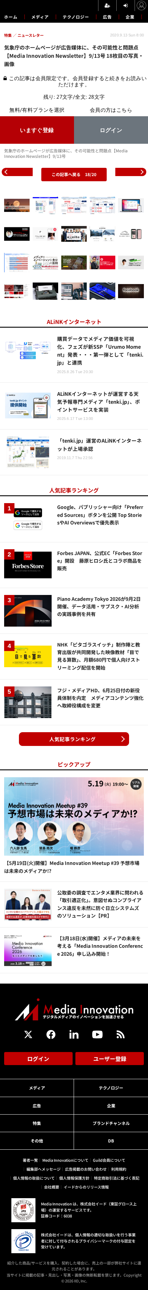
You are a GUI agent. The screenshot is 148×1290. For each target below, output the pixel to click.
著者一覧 (30, 1160)
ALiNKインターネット (74, 321)
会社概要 (51, 1187)
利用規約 (118, 1169)
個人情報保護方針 (74, 1178)
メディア (40, 17)
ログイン (38, 1058)
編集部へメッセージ (44, 1169)
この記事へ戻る (74, 174)
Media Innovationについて (65, 1160)
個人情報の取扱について (34, 1178)
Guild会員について (109, 1160)
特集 (37, 1123)
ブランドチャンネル (111, 1123)
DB (111, 1140)
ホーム (11, 16)
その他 (37, 1140)
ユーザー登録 (109, 1058)
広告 (107, 17)
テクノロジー (76, 17)
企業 (130, 17)
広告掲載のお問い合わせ (86, 1169)
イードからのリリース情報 (86, 1187)
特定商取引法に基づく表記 (116, 1178)
